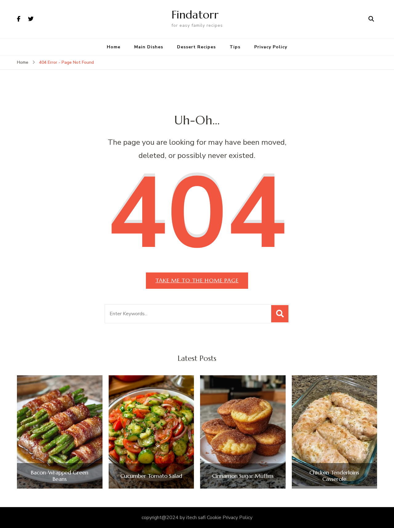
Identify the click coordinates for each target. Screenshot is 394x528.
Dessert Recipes (196, 47)
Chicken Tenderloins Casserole (334, 475)
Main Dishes (148, 47)
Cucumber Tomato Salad (151, 476)
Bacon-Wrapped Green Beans (59, 475)
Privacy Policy (270, 47)
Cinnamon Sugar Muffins (243, 476)
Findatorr (195, 15)
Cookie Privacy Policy (229, 517)
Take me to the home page (197, 280)
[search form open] (371, 19)
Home (113, 47)
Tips (235, 47)
